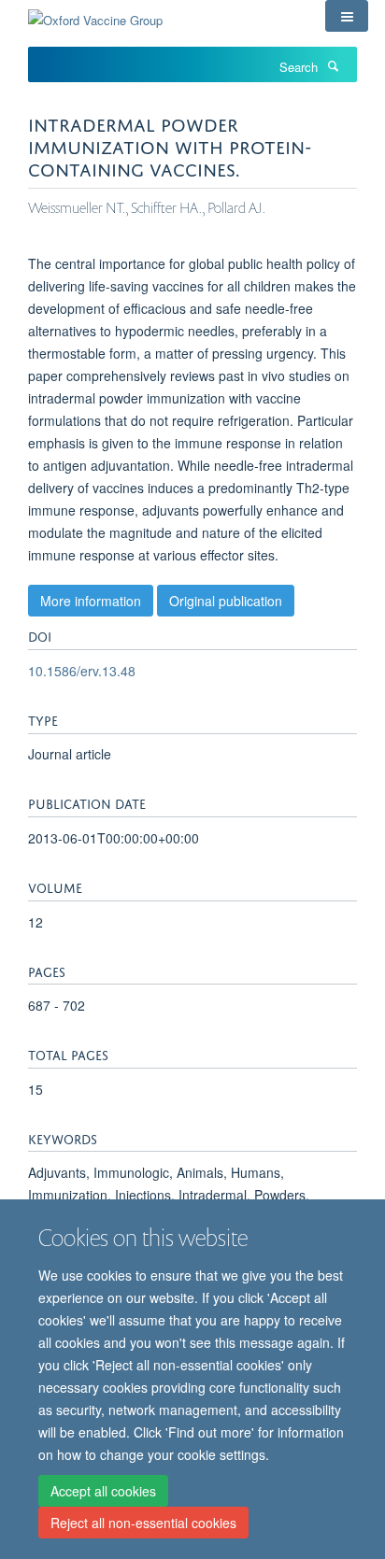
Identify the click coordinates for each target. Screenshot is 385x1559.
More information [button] (90, 600)
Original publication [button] (225, 600)
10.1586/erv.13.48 (81, 670)
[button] (346, 16)
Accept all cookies (103, 1490)
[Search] (332, 65)
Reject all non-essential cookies (143, 1522)
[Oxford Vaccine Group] (95, 13)
